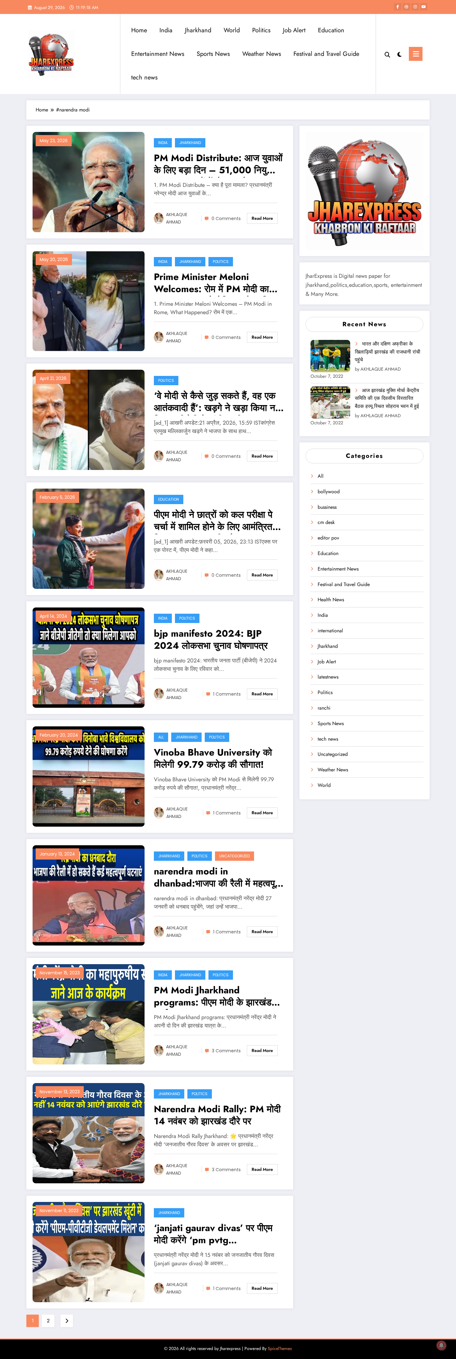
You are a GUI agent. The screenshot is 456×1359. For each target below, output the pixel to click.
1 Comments (227, 694)
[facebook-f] (397, 7)
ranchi (324, 707)
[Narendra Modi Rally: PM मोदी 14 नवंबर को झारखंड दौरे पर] (89, 1132)
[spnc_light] (399, 54)
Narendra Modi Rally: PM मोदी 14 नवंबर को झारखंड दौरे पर (217, 1115)
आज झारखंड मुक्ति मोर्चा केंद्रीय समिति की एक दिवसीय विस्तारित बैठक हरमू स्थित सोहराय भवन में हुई (387, 398)
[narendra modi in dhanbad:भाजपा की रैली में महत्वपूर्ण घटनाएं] (89, 894)
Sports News (213, 53)
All (161, 737)
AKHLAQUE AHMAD (176, 218)
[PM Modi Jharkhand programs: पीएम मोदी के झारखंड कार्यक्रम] (89, 1013)
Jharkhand (198, 30)
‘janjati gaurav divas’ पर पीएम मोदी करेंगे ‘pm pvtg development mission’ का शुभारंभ (213, 1235)
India (165, 30)
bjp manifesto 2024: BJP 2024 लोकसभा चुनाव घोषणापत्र (211, 639)
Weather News (261, 53)
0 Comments (226, 218)
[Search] (387, 54)
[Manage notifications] (441, 1345)
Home (139, 30)
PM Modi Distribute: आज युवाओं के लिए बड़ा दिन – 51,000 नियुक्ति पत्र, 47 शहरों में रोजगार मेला (218, 165)
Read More (262, 218)
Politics (261, 30)
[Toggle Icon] (415, 54)
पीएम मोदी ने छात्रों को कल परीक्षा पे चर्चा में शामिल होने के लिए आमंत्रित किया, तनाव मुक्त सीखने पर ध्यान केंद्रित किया (213, 521)
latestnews (328, 676)
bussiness (327, 507)
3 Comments (226, 1051)
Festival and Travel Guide (326, 53)
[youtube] (423, 7)
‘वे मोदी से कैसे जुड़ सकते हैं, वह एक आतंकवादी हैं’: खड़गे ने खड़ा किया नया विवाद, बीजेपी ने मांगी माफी (218, 402)
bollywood (329, 491)
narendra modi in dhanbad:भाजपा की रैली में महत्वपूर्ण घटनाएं (217, 878)
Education (331, 30)
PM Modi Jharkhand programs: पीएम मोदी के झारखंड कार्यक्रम (212, 997)
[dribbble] (406, 7)
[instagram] (415, 7)
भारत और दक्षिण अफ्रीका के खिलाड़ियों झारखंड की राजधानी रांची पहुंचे (387, 351)
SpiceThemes (280, 1348)
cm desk (326, 522)
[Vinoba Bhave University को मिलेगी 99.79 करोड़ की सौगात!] (89, 775)
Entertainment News (157, 53)
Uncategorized (234, 856)
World (232, 30)
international (330, 630)
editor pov (328, 537)
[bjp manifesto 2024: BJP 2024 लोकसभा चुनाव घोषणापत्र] (89, 657)
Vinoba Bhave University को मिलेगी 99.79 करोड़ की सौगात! (213, 758)
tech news (144, 77)
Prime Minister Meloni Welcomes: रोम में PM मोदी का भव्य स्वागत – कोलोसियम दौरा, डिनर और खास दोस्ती (216, 283)
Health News (331, 599)
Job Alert (294, 30)
